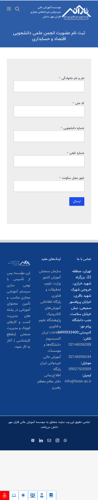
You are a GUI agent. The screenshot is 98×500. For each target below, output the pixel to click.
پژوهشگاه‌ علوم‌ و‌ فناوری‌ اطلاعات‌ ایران (50, 326)
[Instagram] (57, 440)
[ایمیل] (49, 440)
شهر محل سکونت (71, 178)
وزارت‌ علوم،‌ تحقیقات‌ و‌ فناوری (52, 290)
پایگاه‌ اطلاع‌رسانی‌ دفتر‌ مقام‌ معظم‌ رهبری (49, 379)
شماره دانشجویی (72, 128)
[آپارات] (33, 439)
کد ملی (78, 103)
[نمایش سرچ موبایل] (17, 8)
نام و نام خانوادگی (71, 78)
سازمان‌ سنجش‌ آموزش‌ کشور (50, 274)
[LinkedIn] (41, 440)
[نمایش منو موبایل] (9, 8)
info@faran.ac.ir (78, 381)
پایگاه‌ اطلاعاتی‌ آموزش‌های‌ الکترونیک (50, 308)
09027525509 (80, 369)
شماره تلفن (75, 153)
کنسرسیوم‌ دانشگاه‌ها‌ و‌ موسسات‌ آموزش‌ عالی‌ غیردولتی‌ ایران (50, 351)
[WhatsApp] (65, 440)
